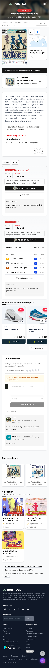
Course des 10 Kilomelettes (10, 519)
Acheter (15, 342)
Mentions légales (9, 659)
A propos (29, 631)
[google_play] (28, 609)
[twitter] (9, 609)
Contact (29, 628)
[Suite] (42, 321)
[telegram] (23, 609)
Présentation (11, 201)
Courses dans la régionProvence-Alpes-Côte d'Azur (24, 574)
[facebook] (37, 32)
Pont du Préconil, (37, 52)
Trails (5, 631)
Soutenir (30, 651)
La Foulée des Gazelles (34, 519)
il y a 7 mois (16, 422)
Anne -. (15, 418)
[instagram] (14, 609)
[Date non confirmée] (4, 524)
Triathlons (6, 634)
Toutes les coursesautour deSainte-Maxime (23, 566)
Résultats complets (25, 278)
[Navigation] (4, 4)
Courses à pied (8, 628)
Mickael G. (16, 436)
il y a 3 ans (36, 437)
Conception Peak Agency (35, 659)
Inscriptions (30, 639)
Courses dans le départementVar (19, 570)
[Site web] (31, 32)
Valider (29, 619)
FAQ (20, 659)
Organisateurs (31, 636)
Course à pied (7, 22)
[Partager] (41, 151)
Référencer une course (34, 634)
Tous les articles (37, 348)
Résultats (25, 195)
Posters (29, 642)
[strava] (18, 609)
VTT (4, 636)
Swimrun (6, 639)
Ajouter (43, 23)
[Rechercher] (42, 653)
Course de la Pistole (10, 552)
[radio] (26, 370)
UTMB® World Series (10, 642)
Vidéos (28, 647)
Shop (28, 645)
